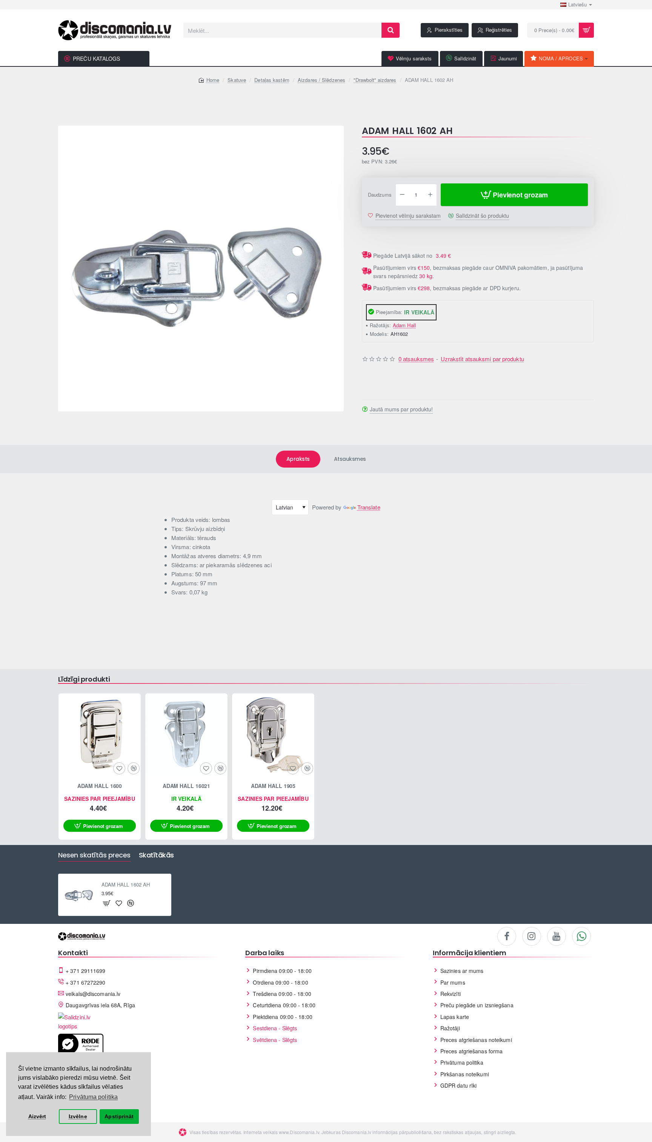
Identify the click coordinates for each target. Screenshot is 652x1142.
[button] (514, 195)
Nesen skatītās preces (94, 855)
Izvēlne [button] (78, 1116)
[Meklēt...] (390, 30)
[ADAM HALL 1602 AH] (79, 895)
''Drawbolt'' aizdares (375, 79)
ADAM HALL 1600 (99, 786)
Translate (368, 507)
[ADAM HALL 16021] (186, 734)
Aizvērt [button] (37, 1116)
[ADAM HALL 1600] (99, 734)
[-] (402, 195)
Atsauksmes (350, 459)
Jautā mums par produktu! (401, 409)
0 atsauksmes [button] (416, 359)
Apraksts (298, 459)
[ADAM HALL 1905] (273, 734)
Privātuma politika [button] (93, 1097)
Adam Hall (404, 325)
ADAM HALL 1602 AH (125, 885)
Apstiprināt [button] (119, 1116)
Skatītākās (156, 855)
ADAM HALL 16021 (187, 786)
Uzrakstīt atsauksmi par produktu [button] (482, 359)
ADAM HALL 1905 (273, 786)
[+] (430, 195)
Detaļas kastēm (271, 79)
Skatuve (237, 79)
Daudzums (380, 195)
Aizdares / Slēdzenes (321, 79)
